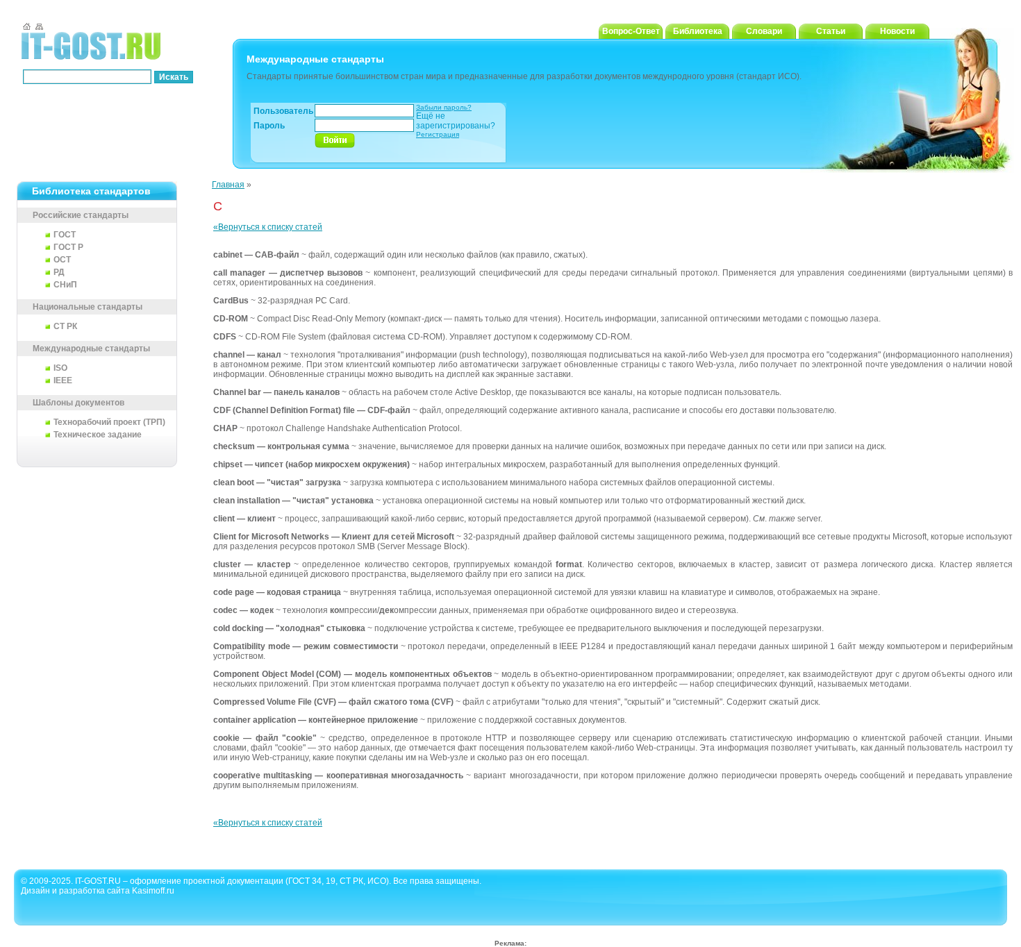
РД (59, 272)
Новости (897, 31)
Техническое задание (97, 434)
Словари (764, 31)
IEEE (62, 380)
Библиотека (697, 31)
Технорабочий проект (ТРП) (109, 422)
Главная (228, 185)
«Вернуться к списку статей (267, 227)
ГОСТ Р (68, 247)
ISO (60, 368)
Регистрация (437, 134)
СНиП (65, 285)
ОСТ (62, 260)
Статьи (830, 31)
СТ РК (65, 326)
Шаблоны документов (78, 403)
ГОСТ (64, 235)
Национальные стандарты (87, 307)
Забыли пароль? (444, 107)
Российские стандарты (80, 215)
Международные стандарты (91, 348)
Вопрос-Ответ (631, 31)
